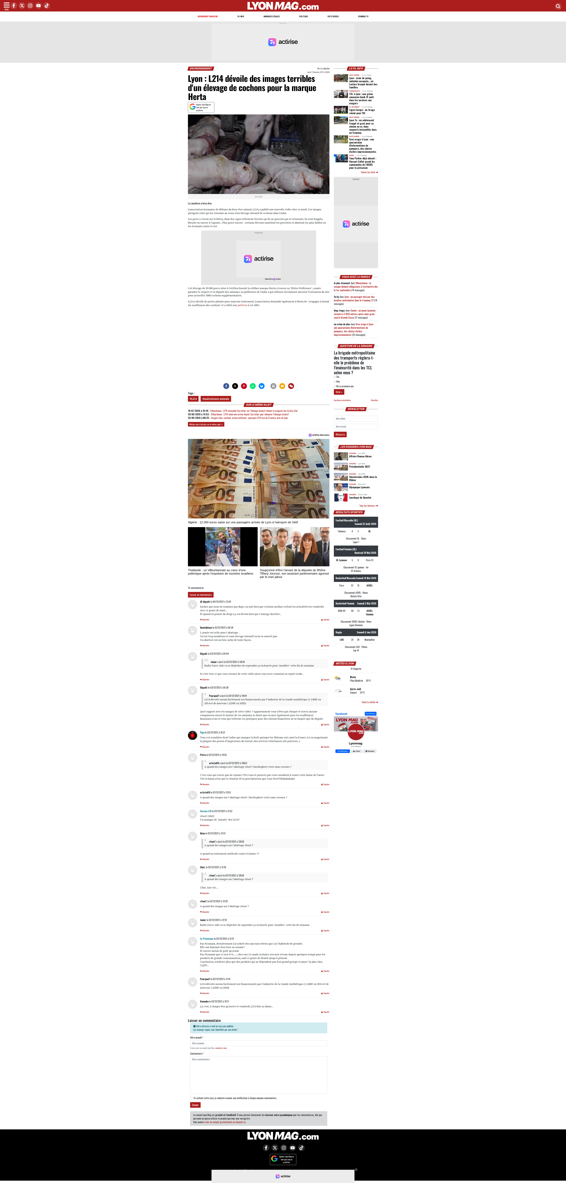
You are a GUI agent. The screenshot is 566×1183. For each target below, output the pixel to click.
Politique (303, 16)
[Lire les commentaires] (291, 386)
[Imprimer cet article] (273, 386)
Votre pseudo (196, 1037)
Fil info (240, 16)
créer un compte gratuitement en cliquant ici (225, 1122)
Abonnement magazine (208, 16)
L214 (194, 398)
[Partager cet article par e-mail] (282, 386)
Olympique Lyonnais (359, 487)
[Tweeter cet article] (235, 386)
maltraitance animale (216, 398)
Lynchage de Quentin (360, 497)
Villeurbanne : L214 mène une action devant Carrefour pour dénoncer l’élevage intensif (250, 414)
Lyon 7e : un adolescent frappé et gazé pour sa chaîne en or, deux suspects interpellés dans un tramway (362, 126)
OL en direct (354, 107)
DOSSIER (352, 453)
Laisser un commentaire (201, 595)
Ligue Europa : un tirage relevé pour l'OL (362, 111)
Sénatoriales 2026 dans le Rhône (363, 478)
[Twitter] (21, 5)
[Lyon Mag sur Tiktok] (301, 1150)
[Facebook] (13, 5)
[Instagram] (29, 5)
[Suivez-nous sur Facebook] (356, 733)
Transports (354, 91)
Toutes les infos (368, 172)
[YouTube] (38, 5)
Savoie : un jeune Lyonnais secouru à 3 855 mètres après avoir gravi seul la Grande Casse (355, 314)
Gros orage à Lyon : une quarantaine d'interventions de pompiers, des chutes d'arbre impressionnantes (362, 145)
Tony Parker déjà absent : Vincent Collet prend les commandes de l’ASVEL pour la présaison (362, 162)
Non (338, 381)
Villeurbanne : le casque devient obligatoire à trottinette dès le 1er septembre (356, 286)
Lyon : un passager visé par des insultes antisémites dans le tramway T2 (354, 298)
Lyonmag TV (363, 16)
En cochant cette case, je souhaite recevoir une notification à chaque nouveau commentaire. (235, 1098)
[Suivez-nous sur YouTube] (292, 1150)
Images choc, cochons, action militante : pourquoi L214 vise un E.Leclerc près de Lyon (249, 418)
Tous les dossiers (367, 505)
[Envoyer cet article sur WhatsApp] (253, 386)
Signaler (326, 619)
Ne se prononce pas (345, 386)
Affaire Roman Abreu (360, 456)
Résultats (374, 400)
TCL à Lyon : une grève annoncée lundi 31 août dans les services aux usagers (361, 98)
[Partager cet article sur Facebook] (226, 386)
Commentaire (197, 1053)
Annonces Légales (272, 16)
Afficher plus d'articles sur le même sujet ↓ (206, 424)
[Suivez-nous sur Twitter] (274, 1150)
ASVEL (351, 155)
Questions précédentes (342, 400)
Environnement (201, 68)
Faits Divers (333, 16)
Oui (337, 377)
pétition (243, 305)
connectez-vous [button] (221, 1048)
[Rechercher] (557, 6)
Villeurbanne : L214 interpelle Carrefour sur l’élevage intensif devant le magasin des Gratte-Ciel (253, 411)
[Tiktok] (46, 5)
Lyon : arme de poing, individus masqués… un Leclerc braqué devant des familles (363, 82)
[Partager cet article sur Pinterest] (244, 386)
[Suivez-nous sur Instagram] (283, 1150)
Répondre (205, 619)
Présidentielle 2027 (359, 466)
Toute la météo (369, 702)
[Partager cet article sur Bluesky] (262, 386)
